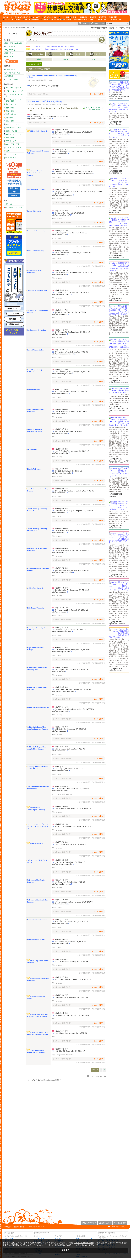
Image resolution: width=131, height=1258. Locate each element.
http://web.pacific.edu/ (60, 943)
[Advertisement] (119, 693)
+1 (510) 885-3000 (61, 687)
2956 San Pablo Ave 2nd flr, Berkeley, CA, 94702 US (74, 491)
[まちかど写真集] (55, 19)
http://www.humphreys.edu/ (62, 572)
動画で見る (9, 56)
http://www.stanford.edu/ (61, 215)
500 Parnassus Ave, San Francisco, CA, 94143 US (74, 902)
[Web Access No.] (79, 19)
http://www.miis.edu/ (59, 433)
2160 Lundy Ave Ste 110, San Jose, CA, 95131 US (73, 132)
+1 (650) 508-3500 (61, 409)
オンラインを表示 (11, 79)
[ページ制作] (80, 145)
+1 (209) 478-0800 (61, 568)
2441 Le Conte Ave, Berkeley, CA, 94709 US (71, 961)
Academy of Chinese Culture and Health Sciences (37, 768)
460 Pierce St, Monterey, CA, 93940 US (69, 431)
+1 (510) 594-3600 (61, 747)
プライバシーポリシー (36, 1227)
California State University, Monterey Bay (37, 668)
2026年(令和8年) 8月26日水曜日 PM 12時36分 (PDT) (111, 28)
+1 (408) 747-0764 (61, 647)
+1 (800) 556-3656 (61, 449)
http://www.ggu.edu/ (59, 592)
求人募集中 (9, 76)
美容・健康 (10, 121)
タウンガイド (14, 34)
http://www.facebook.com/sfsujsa (39, 118)
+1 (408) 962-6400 (61, 1049)
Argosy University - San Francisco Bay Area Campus (37, 1033)
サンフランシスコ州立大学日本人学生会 (44, 102)
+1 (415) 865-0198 (61, 786)
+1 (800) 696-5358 (61, 489)
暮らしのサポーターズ (84, 1238)
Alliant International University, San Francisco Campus (36, 173)
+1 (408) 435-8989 (61, 130)
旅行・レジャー (12, 104)
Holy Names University (35, 608)
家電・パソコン (12, 131)
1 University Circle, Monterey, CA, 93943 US (71, 997)
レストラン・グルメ (13, 87)
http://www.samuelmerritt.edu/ (63, 354)
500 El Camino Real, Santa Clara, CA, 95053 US (73, 253)
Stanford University (34, 211)
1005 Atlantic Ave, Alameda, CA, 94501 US (71, 1033)
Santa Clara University (35, 251)
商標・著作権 (19, 1227)
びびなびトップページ (13, 207)
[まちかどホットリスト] (50, 17)
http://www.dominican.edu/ (61, 632)
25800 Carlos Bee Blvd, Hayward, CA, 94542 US (73, 689)
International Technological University (36, 809)
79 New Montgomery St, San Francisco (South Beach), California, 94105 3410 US (79, 192)
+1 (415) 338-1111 (37, 114)
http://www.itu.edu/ (59, 552)
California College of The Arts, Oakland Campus (36, 748)
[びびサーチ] (7, 17)
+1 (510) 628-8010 (61, 469)
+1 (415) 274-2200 (61, 189)
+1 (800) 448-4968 (61, 588)
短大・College (56, 794)
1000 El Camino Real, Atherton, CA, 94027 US (72, 451)
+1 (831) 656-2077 (61, 995)
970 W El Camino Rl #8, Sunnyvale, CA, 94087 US (73, 826)
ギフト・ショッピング (14, 91)
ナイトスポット (12, 154)
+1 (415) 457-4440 (61, 628)
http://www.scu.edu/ (59, 254)
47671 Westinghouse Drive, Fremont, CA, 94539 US (74, 152)
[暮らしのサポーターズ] (31, 19)
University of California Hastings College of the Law (37, 1015)
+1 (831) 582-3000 (61, 667)
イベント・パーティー (34, 104)
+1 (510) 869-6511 (61, 350)
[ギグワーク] (66, 19)
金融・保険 (10, 137)
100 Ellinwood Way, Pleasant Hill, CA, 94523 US (73, 531)
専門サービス (11, 141)
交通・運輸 (10, 107)
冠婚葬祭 (9, 117)
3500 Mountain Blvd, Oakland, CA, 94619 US (71, 610)
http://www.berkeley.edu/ (61, 884)
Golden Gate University (35, 588)
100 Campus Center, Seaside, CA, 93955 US (71, 669)
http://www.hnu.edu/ (59, 612)
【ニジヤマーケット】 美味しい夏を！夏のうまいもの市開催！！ (51, 46)
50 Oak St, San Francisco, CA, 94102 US (70, 312)
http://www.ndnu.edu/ (59, 413)
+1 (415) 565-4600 (61, 1013)
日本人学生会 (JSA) (45, 80)
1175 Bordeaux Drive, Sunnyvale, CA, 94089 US (73, 650)
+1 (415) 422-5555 (61, 920)
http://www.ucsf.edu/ (59, 904)
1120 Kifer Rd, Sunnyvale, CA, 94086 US (70, 1051)
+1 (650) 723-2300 (61, 211)
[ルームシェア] (8, 19)
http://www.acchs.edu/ (60, 771)
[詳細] (93, 82)
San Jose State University (36, 231)
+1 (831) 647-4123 (61, 429)
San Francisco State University (34, 272)
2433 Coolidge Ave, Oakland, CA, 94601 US (71, 392)
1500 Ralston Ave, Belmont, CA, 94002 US (71, 411)
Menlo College (32, 449)
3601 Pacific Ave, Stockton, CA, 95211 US (70, 942)
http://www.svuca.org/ (60, 134)
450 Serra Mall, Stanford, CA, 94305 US (69, 213)
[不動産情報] (112, 17)
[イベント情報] (64, 17)
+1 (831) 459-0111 (61, 860)
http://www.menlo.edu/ (60, 453)
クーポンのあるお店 (12, 73)
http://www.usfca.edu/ (60, 924)
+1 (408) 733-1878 (61, 824)
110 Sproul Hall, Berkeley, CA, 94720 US (70, 882)
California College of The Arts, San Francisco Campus (37, 728)
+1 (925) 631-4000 (61, 370)
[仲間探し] (18, 19)
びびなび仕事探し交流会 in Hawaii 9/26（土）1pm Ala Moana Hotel (52, 49)
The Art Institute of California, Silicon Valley (36, 1051)
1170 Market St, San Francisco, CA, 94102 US (72, 789)
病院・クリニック (12, 124)
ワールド (6, 28)
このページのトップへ (119, 1227)
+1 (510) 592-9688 (61, 150)
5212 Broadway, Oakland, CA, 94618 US (70, 749)
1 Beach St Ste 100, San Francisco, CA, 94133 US (74, 172)
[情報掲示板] (83, 17)
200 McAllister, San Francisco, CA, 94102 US (72, 1015)
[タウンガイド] (36, 17)
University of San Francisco (37, 920)
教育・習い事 (11, 114)
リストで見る (10, 46)
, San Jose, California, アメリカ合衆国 (44, 86)
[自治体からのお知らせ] (22, 17)
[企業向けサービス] (102, 19)
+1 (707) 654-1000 (61, 707)
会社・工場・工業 (12, 144)
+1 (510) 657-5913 (61, 977)
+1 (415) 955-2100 (61, 169)
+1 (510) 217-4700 (61, 1031)
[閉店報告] (101, 145)
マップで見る (10, 50)
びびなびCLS (9, 1238)
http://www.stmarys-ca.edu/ (62, 374)
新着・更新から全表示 (13, 43)
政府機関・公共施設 (13, 127)
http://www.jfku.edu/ (59, 493)
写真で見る (9, 53)
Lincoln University (34, 469)
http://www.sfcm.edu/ (59, 314)
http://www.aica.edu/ (59, 790)
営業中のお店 (10, 69)
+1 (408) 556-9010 (61, 806)
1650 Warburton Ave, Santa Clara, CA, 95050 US (73, 808)
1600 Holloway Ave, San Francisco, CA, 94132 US (49, 117)
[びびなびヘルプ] (91, 19)
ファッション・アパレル (14, 95)
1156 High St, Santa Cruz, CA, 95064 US (70, 862)
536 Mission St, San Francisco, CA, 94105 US (72, 590)
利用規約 (7, 1227)
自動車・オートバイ (13, 134)
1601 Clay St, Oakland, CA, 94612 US (69, 769)
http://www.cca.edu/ (59, 731)
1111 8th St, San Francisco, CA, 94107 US (70, 729)
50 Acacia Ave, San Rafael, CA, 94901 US (70, 630)
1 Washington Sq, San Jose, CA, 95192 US (71, 233)
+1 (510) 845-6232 (61, 959)
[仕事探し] (73, 17)
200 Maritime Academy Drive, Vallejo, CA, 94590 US (74, 709)
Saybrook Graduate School (37, 290)
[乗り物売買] (101, 17)
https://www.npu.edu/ (59, 154)
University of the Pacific (36, 940)
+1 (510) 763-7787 (61, 767)
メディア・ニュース (13, 147)
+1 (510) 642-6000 (61, 880)
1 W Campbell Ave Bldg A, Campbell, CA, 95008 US (74, 511)
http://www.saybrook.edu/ (61, 294)
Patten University (33, 390)
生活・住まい (11, 111)
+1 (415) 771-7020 (61, 330)
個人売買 (58, 1238)
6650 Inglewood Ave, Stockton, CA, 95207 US (72, 570)
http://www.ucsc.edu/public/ (62, 864)
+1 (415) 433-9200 (61, 290)
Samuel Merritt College (35, 350)
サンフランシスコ (29, 28)
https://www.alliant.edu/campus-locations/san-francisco (72, 173)
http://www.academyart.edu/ (62, 195)
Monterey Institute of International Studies (34, 430)
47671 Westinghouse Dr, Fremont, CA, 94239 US (73, 979)
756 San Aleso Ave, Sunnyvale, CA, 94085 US (72, 550)
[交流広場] (44, 19)
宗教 (7, 151)
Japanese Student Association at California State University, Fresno (52, 76)
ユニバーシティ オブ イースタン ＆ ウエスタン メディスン (37, 826)
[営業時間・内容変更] (91, 145)
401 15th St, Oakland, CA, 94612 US (68, 471)
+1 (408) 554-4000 (61, 250)
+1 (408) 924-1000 (61, 231)
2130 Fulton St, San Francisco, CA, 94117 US (72, 922)
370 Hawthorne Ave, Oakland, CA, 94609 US (71, 352)
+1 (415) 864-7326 (61, 310)
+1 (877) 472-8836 (61, 389)
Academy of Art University (36, 189)
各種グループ (11, 157)
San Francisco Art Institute (36, 330)
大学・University (32, 80)
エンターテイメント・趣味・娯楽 (14, 100)
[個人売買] (92, 17)
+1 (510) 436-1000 (61, 608)
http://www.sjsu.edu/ (59, 235)
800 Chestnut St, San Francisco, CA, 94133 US (72, 332)
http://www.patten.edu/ (60, 393)
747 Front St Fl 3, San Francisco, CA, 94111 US (72, 292)
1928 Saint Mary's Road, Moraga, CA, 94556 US (73, 372)
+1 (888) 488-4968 (61, 548)
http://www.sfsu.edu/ (59, 274)
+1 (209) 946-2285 (61, 939)
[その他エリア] (116, 19)
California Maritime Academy (38, 707)
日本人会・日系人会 (49, 104)
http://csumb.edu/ (58, 671)
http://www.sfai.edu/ (59, 334)
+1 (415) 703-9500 (61, 727)
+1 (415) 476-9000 (61, 900)
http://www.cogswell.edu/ (61, 651)
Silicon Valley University (39, 131)
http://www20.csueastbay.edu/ (63, 691)
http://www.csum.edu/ (60, 711)
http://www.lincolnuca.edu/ (61, 473)
